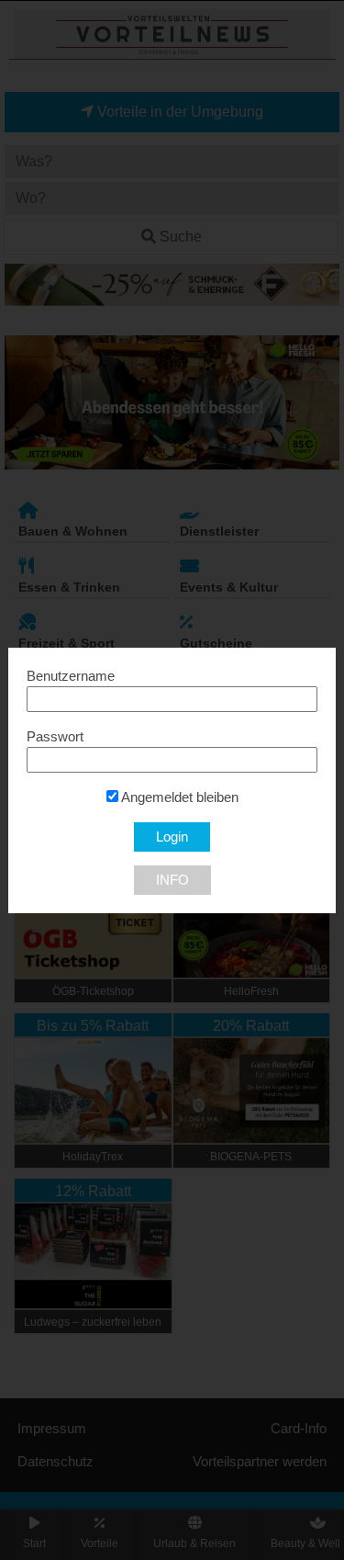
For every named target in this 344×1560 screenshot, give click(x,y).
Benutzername (71, 676)
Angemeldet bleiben (178, 797)
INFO (172, 880)
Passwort (55, 736)
